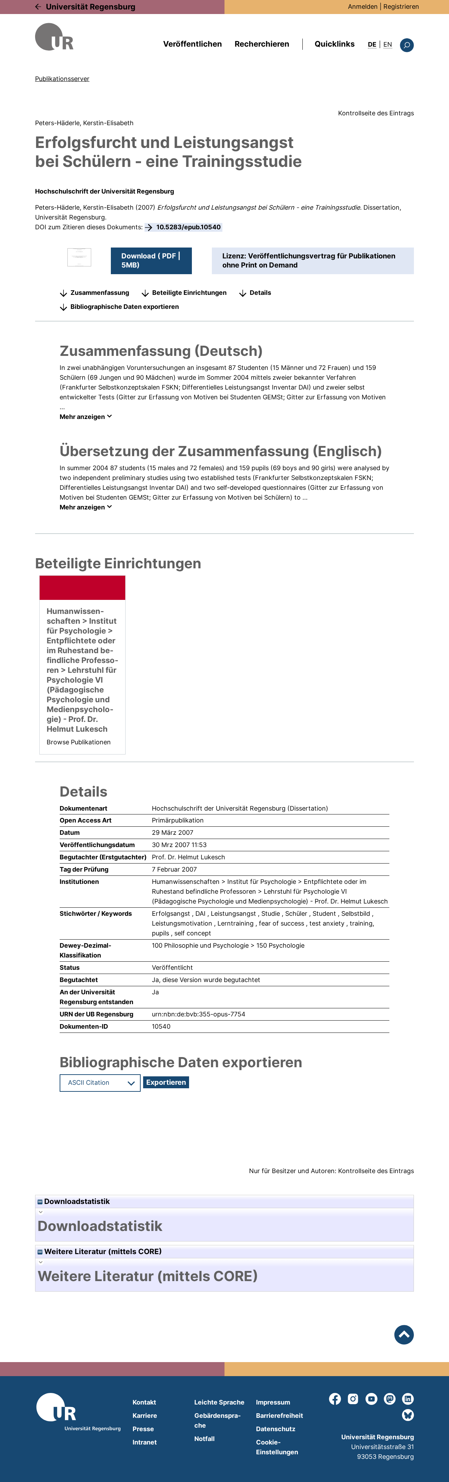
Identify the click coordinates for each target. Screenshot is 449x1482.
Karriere (145, 1415)
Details (260, 292)
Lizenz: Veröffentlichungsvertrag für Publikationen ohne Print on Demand (308, 260)
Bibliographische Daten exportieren (125, 306)
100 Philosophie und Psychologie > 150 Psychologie (228, 945)
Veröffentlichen (192, 43)
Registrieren (401, 6)
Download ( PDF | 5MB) (150, 260)
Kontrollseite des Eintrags (376, 113)
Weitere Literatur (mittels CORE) (102, 1251)
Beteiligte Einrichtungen (189, 292)
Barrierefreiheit (279, 1415)
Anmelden (363, 6)
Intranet (145, 1442)
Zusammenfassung (100, 292)
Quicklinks (335, 43)
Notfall (204, 1438)
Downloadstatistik (76, 1201)
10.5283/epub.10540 (188, 227)
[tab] (224, 1226)
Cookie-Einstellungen (277, 1447)
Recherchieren (262, 43)
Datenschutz (275, 1429)
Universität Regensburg (90, 6)
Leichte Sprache (219, 1402)
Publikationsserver (62, 78)
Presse (143, 1429)
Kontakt (144, 1402)
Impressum (273, 1402)
